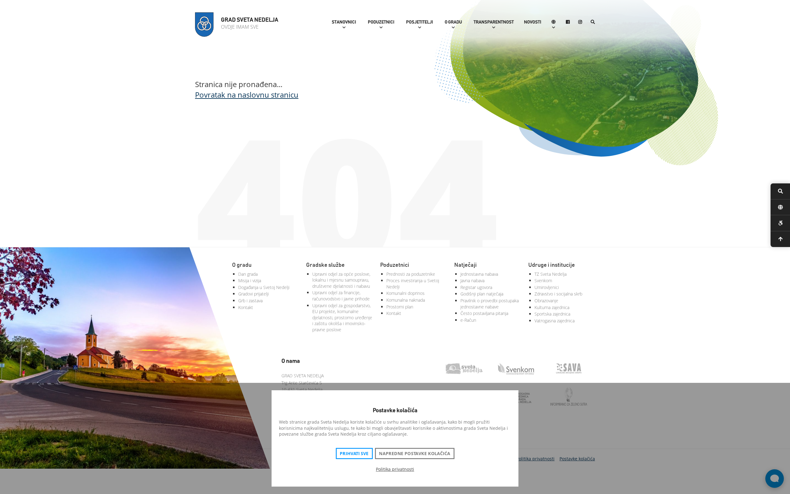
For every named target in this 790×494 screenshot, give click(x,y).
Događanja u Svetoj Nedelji (263, 287)
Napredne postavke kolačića (414, 453)
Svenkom (543, 280)
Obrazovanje (546, 301)
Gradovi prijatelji (253, 294)
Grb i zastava (250, 301)
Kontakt (245, 307)
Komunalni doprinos (405, 293)
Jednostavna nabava (479, 274)
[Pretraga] (593, 22)
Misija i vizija (249, 280)
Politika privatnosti (395, 469)
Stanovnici (344, 22)
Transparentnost (494, 22)
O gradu (453, 22)
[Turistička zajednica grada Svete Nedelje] (468, 369)
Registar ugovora (476, 287)
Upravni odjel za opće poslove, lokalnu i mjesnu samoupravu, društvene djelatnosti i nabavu (341, 280)
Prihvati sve (354, 453)
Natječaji (465, 265)
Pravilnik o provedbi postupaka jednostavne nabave (489, 304)
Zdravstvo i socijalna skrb (558, 294)
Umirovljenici (546, 287)
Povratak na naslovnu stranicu (246, 95)
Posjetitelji (419, 22)
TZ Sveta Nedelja (550, 274)
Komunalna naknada (405, 300)
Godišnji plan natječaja (481, 294)
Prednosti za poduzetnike (410, 274)
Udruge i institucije (551, 265)
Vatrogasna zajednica (554, 321)
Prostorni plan (399, 307)
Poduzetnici (381, 22)
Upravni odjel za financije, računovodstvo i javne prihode (341, 296)
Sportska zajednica (552, 314)
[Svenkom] (520, 369)
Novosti (532, 22)
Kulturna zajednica (551, 307)
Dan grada (248, 274)
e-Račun (468, 320)
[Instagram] (580, 22)
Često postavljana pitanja (484, 313)
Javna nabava (472, 280)
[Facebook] (567, 22)
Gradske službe (325, 265)
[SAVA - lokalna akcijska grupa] (572, 369)
